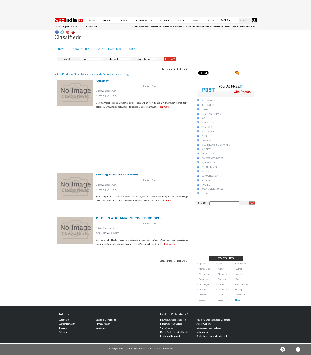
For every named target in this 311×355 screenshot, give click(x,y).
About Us (64, 319)
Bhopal (221, 284)
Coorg (239, 289)
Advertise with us (87, 26)
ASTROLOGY (208, 153)
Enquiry (63, 327)
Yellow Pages (143, 20)
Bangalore (223, 279)
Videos (196, 20)
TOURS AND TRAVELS (212, 113)
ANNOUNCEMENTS (211, 175)
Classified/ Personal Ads (208, 327)
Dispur (202, 299)
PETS (204, 136)
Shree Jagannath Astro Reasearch (117, 174)
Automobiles (203, 331)
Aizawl (221, 268)
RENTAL (206, 109)
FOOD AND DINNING (212, 189)
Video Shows (166, 327)
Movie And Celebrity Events (174, 331)
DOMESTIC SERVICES (212, 158)
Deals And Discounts (170, 336)
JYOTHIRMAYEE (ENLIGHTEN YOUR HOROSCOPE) (128, 218)
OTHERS (206, 193)
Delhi (220, 294)
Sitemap (63, 331)
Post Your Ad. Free (109, 48)
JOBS (204, 118)
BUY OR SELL (208, 131)
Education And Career (171, 323)
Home (92, 20)
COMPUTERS (208, 127)
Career (122, 20)
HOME (61, 48)
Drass (220, 299)
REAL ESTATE (208, 105)
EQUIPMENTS (208, 162)
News (106, 20)
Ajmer (239, 268)
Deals (180, 20)
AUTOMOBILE (209, 100)
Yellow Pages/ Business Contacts (213, 319)
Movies (164, 20)
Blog (211, 20)
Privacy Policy (103, 323)
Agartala (203, 263)
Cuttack (202, 294)
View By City (81, 48)
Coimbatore (223, 289)
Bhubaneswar (109, 90)
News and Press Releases (173, 319)
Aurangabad (204, 279)
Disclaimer (101, 327)
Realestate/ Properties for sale (212, 336)
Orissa (99, 90)
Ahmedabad (242, 263)
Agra (220, 263)
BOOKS (205, 171)
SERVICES (206, 140)
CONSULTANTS (209, 167)
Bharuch (240, 279)
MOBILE (206, 184)
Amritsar (240, 274)
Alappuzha (204, 274)
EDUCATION (208, 122)
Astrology (102, 80)
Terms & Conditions (106, 319)
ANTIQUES (207, 180)
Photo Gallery (203, 323)
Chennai (202, 289)
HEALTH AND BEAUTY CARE (216, 144)
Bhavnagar (204, 284)
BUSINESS (206, 149)
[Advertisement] (155, 7)
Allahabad (222, 274)
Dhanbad (240, 294)
